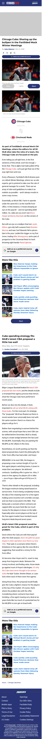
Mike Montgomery (21, 236)
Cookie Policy (25, 712)
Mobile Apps (7, 704)
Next (34, 86)
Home (4, 682)
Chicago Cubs (10, 169)
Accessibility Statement (29, 716)
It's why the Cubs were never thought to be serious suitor (20, 570)
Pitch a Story (7, 708)
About (4, 697)
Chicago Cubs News (14, 682)
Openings (23, 697)
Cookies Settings (26, 720)
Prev (8, 86)
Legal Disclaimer (8, 716)
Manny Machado (17, 216)
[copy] (14, 52)
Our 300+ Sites (26, 701)
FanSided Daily (26, 704)
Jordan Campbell (10, 349)
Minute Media (12, 725)
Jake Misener (9, 49)
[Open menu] (3, 3)
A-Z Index (5, 720)
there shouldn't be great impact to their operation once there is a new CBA (21, 541)
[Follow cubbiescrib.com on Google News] (36, 250)
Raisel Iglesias (25, 242)
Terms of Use (7, 712)
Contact (5, 701)
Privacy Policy (25, 708)
